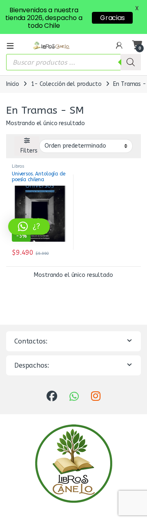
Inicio (12, 84)
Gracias (112, 17)
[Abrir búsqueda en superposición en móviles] (73, 62)
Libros (18, 166)
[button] (29, 226)
